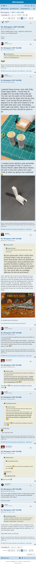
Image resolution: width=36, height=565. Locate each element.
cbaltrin (6, 42)
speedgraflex (8, 483)
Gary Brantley (9, 359)
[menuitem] (5, 6)
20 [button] (30, 18)
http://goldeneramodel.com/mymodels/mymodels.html (13, 323)
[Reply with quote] (30, 23)
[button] (9, 18)
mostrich (7, 21)
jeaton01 (7, 233)
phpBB (12, 561)
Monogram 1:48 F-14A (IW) (12, 12)
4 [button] (19, 18)
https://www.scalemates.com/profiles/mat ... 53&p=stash (19, 70)
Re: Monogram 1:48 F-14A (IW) (12, 27)
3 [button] (17, 18)
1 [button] (14, 18)
